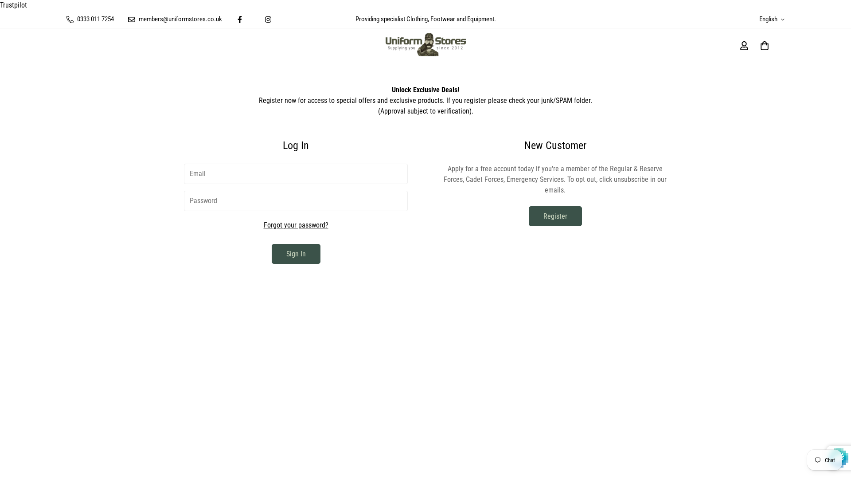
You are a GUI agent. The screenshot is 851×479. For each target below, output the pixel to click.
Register (555, 216)
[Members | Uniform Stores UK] (426, 45)
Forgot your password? (296, 225)
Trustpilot (13, 5)
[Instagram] (268, 19)
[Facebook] (239, 19)
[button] (764, 45)
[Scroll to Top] (834, 430)
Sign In (296, 254)
